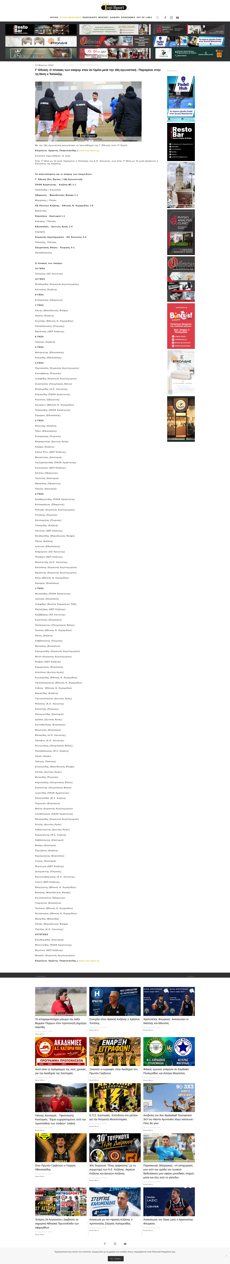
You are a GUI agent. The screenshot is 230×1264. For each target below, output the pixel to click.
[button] (157, 17)
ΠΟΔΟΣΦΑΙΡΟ (90, 17)
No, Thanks (116, 1258)
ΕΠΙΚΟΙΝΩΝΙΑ (128, 17)
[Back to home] (115, 7)
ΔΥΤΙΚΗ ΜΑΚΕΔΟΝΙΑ (70, 17)
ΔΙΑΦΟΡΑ (115, 17)
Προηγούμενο (41, 976)
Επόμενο (190, 976)
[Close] (226, 1256)
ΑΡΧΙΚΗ (54, 17)
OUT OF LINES (144, 17)
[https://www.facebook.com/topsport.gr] (104, 1243)
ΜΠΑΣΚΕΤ (103, 17)
